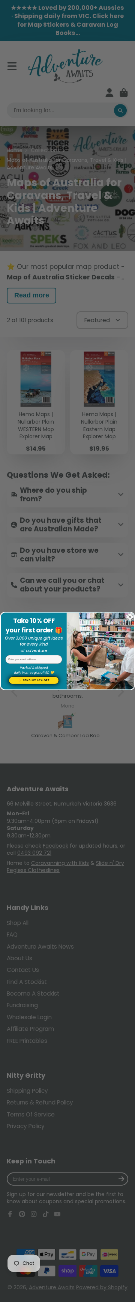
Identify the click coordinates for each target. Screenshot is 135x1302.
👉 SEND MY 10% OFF (33, 680)
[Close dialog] (129, 617)
